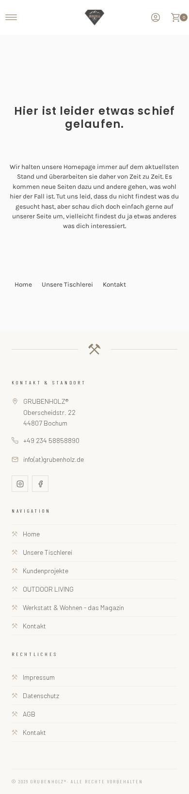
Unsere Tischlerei (67, 284)
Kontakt (114, 284)
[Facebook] (40, 483)
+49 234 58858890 (51, 440)
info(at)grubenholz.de (53, 459)
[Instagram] (20, 483)
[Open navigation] (11, 17)
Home (23, 284)
